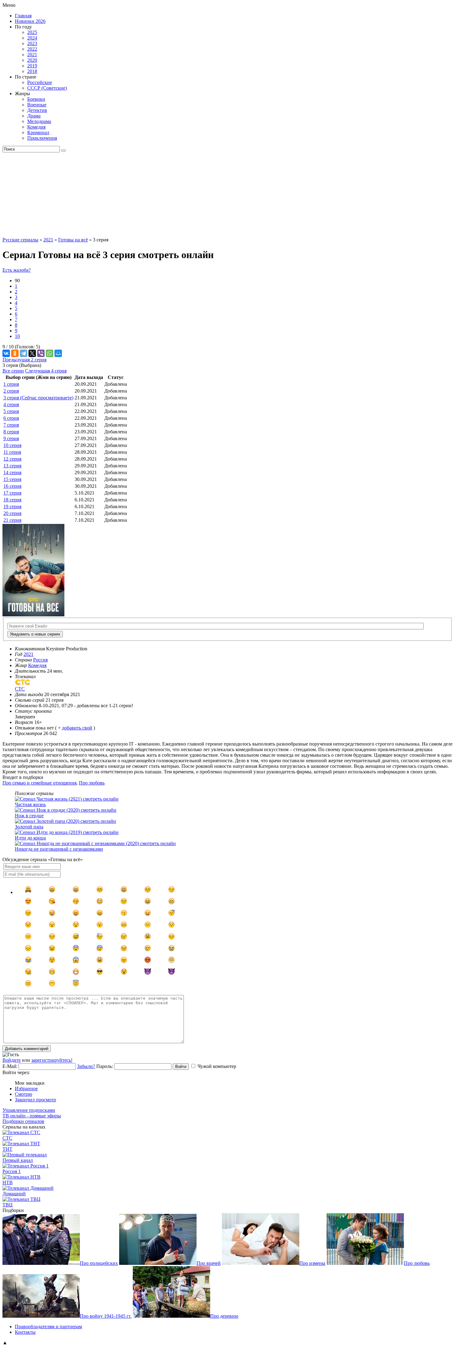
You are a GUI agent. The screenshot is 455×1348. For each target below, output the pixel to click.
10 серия (12, 445)
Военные (36, 104)
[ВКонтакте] (6, 353)
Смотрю (23, 1094)
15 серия (12, 479)
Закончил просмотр (35, 1099)
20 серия (12, 513)
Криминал (38, 132)
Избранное (26, 1088)
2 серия (11, 390)
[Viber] (41, 353)
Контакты (25, 1332)
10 (17, 336)
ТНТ (7, 1149)
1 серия (11, 384)
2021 (32, 54)
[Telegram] (23, 353)
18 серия (12, 499)
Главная (23, 15)
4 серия (11, 404)
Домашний (14, 1193)
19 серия (12, 506)
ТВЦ (7, 1204)
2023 (32, 43)
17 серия (12, 492)
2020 (32, 60)
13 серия (12, 465)
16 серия (12, 486)
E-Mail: (9, 1066)
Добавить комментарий (26, 1048)
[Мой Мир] (58, 353)
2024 (32, 37)
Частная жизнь (30, 804)
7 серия (11, 424)
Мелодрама (39, 121)
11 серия (12, 452)
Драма (34, 115)
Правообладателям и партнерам (48, 1326)
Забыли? (86, 1066)
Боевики (36, 99)
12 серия (12, 458)
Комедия (36, 127)
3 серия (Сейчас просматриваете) (38, 397)
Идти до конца (30, 837)
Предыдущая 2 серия (24, 359)
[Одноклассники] (15, 353)
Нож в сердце (29, 815)
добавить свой (77, 727)
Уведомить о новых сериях (35, 634)
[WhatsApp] (49, 353)
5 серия (11, 411)
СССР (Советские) (47, 88)
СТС (7, 1138)
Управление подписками (28, 1110)
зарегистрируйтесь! (51, 1060)
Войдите (11, 1060)
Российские (39, 82)
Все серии (13, 370)
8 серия (11, 431)
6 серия (11, 418)
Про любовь (92, 782)
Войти (180, 1066)
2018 (32, 71)
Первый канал (17, 1160)
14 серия (12, 472)
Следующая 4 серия (46, 370)
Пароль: (104, 1066)
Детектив (37, 110)
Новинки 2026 (30, 21)
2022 (32, 49)
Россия (40, 659)
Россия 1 (11, 1171)
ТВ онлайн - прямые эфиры (31, 1115)
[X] (32, 353)
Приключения (42, 138)
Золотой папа (29, 826)
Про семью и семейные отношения (39, 782)
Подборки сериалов (23, 1121)
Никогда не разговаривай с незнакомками (59, 849)
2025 (32, 32)
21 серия (12, 520)
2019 (32, 65)
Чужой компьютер (216, 1066)
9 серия (11, 438)
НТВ (7, 1182)
